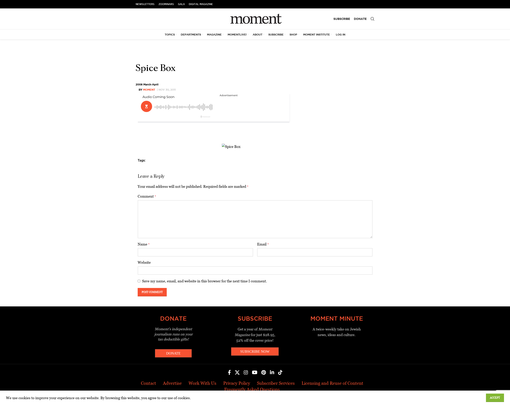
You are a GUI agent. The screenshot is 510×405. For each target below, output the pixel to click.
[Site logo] (255, 18)
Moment (149, 89)
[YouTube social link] (254, 372)
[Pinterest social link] (263, 372)
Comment (147, 196)
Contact (148, 383)
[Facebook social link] (229, 372)
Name (144, 244)
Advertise (172, 383)
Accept (495, 397)
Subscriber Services (276, 383)
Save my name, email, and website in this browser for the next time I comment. (204, 281)
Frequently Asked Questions (252, 389)
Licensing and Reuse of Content (332, 383)
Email (263, 244)
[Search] (373, 19)
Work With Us (202, 383)
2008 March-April (147, 84)
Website (144, 262)
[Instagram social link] (246, 372)
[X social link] (237, 372)
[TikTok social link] (280, 372)
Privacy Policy (236, 383)
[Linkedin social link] (272, 372)
